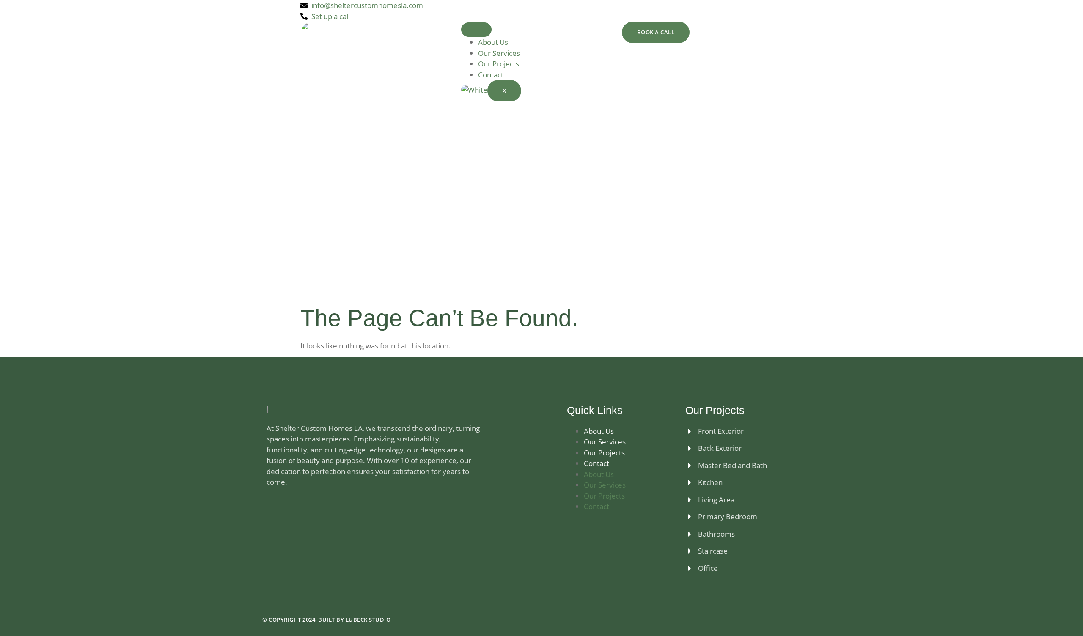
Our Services (499, 53)
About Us (493, 42)
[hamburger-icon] (476, 29)
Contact (490, 75)
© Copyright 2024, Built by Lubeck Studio (326, 619)
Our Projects (498, 64)
